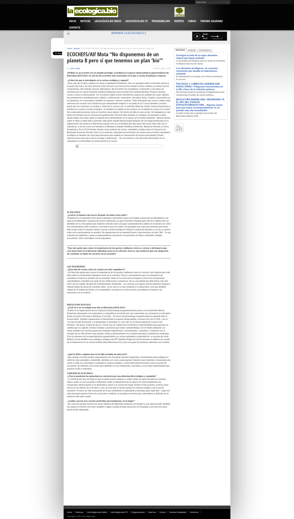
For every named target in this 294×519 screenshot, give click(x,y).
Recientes (180, 50)
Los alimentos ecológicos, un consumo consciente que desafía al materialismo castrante (197, 71)
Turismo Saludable (211, 21)
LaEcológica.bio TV (136, 21)
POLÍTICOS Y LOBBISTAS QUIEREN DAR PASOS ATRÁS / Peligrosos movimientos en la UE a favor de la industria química (199, 87)
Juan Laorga (75, 68)
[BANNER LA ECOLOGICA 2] (147, 33)
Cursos (192, 21)
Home (69, 48)
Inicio (72, 21)
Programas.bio (161, 21)
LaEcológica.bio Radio (108, 21)
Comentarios (205, 50)
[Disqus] (119, 459)
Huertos (179, 21)
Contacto (74, 27)
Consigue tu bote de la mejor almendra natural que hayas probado (196, 56)
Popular (192, 50)
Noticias (85, 21)
